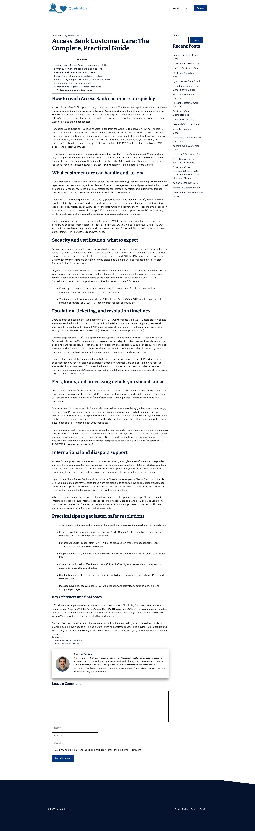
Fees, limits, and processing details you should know (82, 79)
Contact (201, 8)
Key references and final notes (74, 90)
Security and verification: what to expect (76, 72)
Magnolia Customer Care (187, 187)
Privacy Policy (181, 809)
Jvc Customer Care (183, 119)
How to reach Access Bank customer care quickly (80, 65)
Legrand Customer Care (186, 124)
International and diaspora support (72, 83)
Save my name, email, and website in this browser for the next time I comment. (98, 749)
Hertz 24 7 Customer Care (187, 154)
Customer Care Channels (67, 643)
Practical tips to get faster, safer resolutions (77, 86)
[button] (186, 8)
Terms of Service (199, 809)
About (176, 8)
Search (176, 35)
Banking (59, 637)
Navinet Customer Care (186, 68)
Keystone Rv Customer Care (68, 640)
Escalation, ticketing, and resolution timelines (78, 76)
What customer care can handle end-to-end (78, 68)
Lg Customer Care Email (186, 81)
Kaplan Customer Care (185, 182)
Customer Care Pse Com (186, 63)
